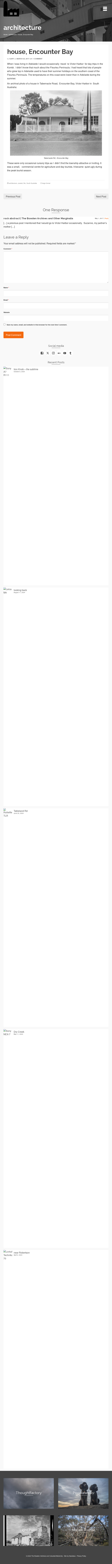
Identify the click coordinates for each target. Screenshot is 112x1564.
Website (7, 312)
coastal (20, 183)
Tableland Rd (21, 810)
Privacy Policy (81, 1556)
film (24, 183)
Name (6, 287)
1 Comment (37, 59)
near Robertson (22, 1252)
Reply (106, 218)
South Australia (32, 183)
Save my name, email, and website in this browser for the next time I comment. (37, 325)
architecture (13, 183)
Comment (8, 249)
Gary (11, 59)
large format (46, 183)
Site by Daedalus (70, 1556)
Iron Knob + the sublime (26, 369)
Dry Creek (19, 1031)
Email (6, 300)
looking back (20, 590)
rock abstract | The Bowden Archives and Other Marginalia (38, 218)
